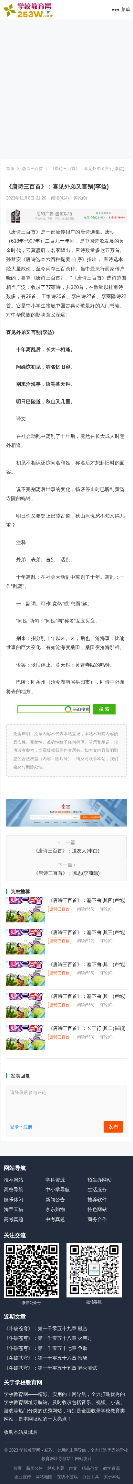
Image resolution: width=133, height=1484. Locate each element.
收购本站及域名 (21, 1432)
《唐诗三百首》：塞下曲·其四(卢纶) (87, 900)
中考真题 (55, 1219)
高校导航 (13, 1189)
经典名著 (55, 1468)
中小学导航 (58, 1189)
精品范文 (90, 1468)
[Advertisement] (66, 89)
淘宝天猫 (13, 1209)
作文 (73, 1468)
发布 (113, 1126)
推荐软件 (97, 1199)
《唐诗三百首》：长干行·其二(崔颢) (87, 1028)
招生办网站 (99, 1179)
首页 (10, 168)
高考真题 (13, 1219)
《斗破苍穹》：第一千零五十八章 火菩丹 (48, 1338)
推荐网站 (13, 1179)
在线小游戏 (67, 1476)
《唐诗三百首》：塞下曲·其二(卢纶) (87, 964)
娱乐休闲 (13, 1199)
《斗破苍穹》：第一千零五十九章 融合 (45, 1328)
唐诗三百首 (32, 168)
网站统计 (83, 1458)
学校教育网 (29, 1450)
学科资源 (55, 1179)
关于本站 (112, 1476)
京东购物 (55, 1209)
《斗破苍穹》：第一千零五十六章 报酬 (45, 1358)
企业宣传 (22, 1476)
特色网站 (97, 1209)
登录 (14, 1126)
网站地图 (44, 1476)
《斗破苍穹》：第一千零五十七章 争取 (45, 1348)
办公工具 (90, 1476)
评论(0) (80, 198)
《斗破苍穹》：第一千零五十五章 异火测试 (50, 1368)
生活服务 (97, 1189)
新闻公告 (55, 1199)
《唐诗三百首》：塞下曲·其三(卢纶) (87, 932)
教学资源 (111, 1468)
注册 (27, 1126)
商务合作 (97, 1219)
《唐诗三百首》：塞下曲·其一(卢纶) (87, 996)
